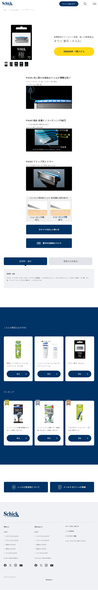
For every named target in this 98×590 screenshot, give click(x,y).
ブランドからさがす (12, 540)
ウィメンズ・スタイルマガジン (43, 558)
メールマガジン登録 (70, 536)
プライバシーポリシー (10, 577)
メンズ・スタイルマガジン (11, 558)
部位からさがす (11, 549)
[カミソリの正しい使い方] (49, 230)
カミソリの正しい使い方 (72, 526)
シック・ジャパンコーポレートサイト (75, 541)
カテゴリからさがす (12, 536)
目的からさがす (11, 544)
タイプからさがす (11, 553)
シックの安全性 (69, 531)
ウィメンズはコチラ (68, 4)
